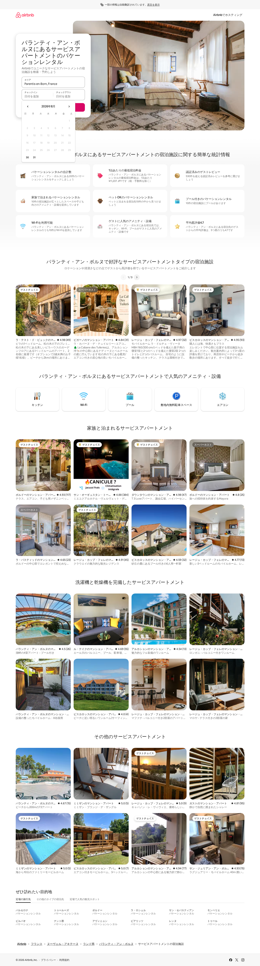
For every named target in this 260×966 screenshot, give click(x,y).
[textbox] (37, 96)
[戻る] (123, 277)
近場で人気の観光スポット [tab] (85, 899)
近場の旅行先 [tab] (23, 899)
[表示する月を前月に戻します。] (28, 106)
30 (27, 157)
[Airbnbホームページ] (25, 15)
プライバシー (48, 960)
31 (34, 157)
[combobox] (53, 84)
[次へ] (137, 277)
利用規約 (64, 960)
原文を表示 (153, 4)
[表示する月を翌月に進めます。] (69, 106)
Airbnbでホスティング (227, 15)
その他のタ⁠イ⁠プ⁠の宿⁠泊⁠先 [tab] (50, 899)
